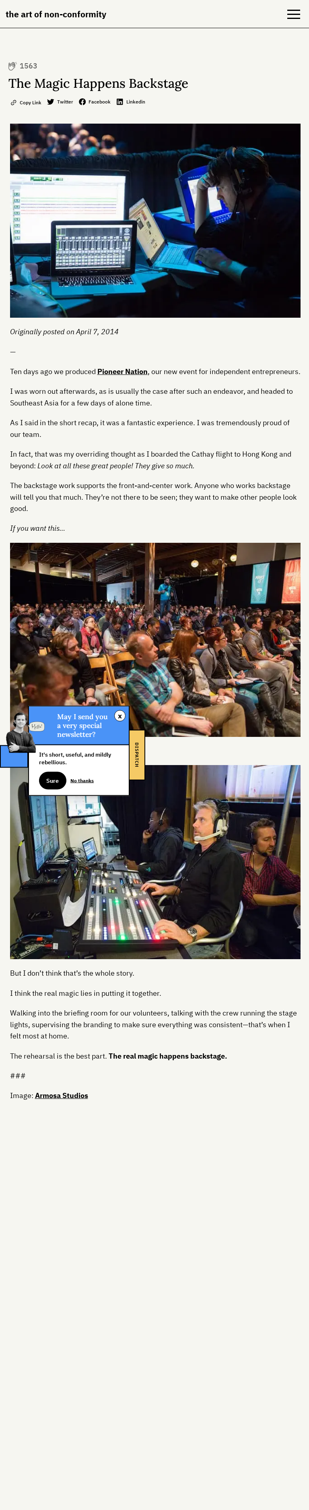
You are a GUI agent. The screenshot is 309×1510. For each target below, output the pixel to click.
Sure (52, 780)
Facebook (100, 101)
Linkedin (135, 101)
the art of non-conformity (56, 14)
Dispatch (137, 755)
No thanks (82, 780)
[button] (293, 14)
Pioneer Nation (122, 371)
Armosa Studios (61, 1095)
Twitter (65, 101)
